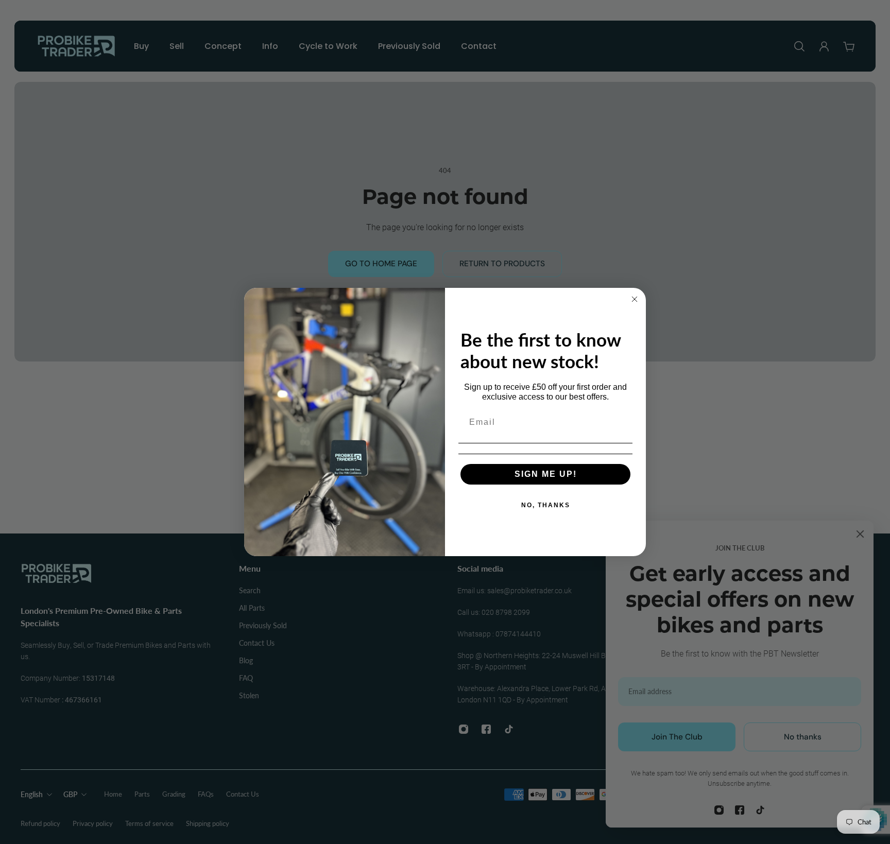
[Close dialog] (634, 299)
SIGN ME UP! (546, 474)
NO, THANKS (545, 505)
